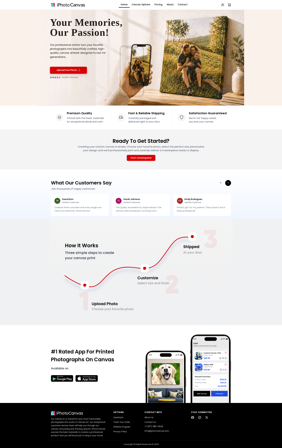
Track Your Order (121, 422)
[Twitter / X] (206, 418)
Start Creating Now (141, 157)
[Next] (228, 183)
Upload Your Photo (67, 70)
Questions (118, 417)
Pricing (158, 4)
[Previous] (221, 183)
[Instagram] (199, 418)
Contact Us (150, 422)
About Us (149, 417)
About (170, 4)
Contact (183, 4)
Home (124, 4)
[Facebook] (192, 418)
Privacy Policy (120, 431)
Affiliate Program (121, 426)
